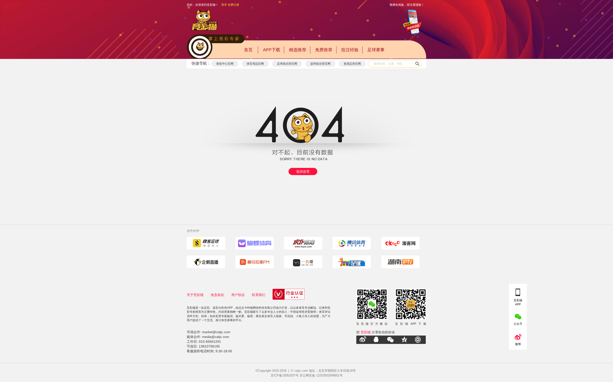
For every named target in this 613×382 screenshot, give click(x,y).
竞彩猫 (366, 332)
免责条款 (217, 295)
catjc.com (301, 370)
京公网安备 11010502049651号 (321, 375)
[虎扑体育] (303, 243)
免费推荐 (323, 49)
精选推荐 (297, 49)
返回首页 (303, 171)
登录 (224, 4)
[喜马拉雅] (254, 262)
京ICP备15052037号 (285, 375)
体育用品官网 (255, 63)
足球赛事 (376, 49)
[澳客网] (400, 243)
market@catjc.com (216, 332)
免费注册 (233, 4)
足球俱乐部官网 (287, 63)
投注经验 (349, 49)
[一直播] (303, 262)
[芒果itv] (400, 262)
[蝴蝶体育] (254, 243)
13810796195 (209, 346)
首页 (248, 49)
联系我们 (258, 295)
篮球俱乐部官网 (320, 63)
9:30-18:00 (224, 351)
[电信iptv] (352, 262)
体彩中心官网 (224, 63)
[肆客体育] (206, 243)
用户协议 (238, 295)
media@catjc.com (215, 337)
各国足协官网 (352, 63)
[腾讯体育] (352, 243)
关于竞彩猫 (195, 295)
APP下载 (271, 49)
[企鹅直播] (206, 262)
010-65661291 (210, 341)
